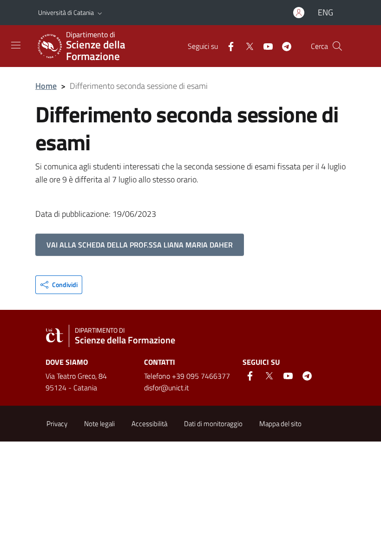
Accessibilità (149, 423)
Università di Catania (66, 12)
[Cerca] (337, 46)
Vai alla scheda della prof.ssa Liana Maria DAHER (139, 244)
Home (46, 86)
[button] (100, 12)
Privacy (56, 423)
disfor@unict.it (166, 387)
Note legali (99, 423)
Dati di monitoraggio (213, 423)
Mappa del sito (280, 423)
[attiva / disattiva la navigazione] (15, 45)
